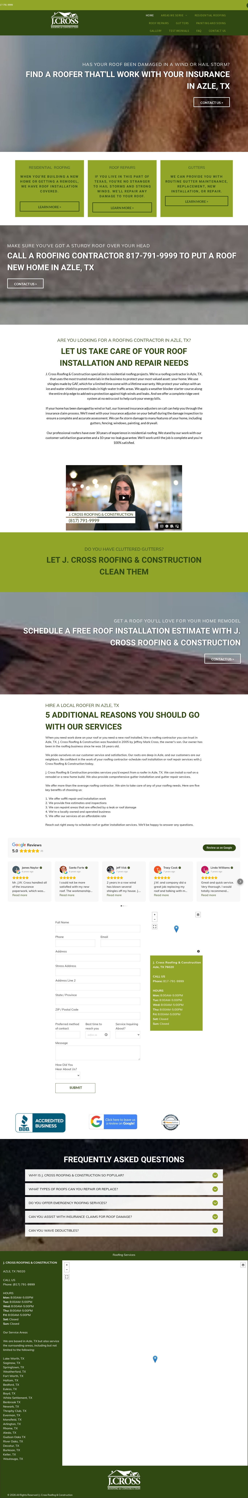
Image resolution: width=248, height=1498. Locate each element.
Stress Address (65, 966)
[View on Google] (16, 869)
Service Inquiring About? (127, 1026)
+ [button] (154, 914)
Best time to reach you (94, 1026)
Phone (59, 937)
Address (61, 951)
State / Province (66, 995)
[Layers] (198, 914)
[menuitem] (150, 15)
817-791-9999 (168, 981)
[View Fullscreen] (154, 926)
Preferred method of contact (67, 1026)
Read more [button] (19, 895)
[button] (8, 881)
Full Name (62, 922)
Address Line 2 (65, 980)
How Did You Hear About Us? (66, 1067)
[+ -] (176, 932)
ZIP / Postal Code (66, 1009)
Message (61, 1043)
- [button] (154, 919)
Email (104, 937)
